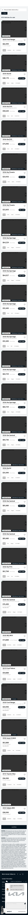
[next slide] (26, 29)
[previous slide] (2, 29)
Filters (5, 13)
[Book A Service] (2, 907)
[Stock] (2, 910)
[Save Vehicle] (24, 40)
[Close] (2, 913)
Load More (14, 827)
